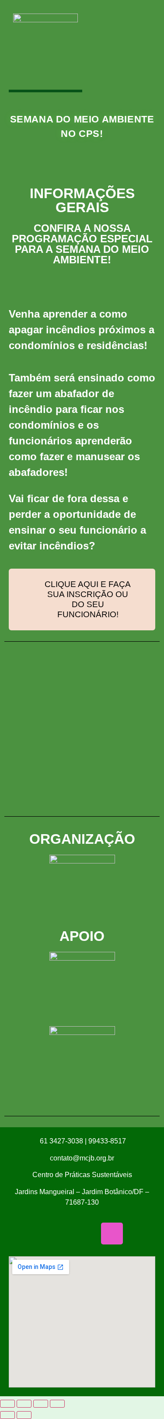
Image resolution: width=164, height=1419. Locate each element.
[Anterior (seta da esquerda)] (7, 1415)
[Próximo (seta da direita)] (24, 1415)
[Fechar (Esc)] (57, 1404)
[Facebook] (23, 1233)
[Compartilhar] (40, 1404)
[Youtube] (82, 1233)
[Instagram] (112, 1233)
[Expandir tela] (24, 1404)
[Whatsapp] (52, 1233)
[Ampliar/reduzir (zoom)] (7, 1404)
